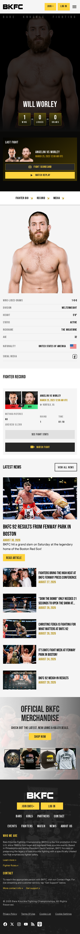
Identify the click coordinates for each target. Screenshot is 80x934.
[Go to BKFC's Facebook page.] (5, 924)
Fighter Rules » (10, 865)
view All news (66, 467)
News (53, 826)
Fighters (27, 826)
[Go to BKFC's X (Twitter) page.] (12, 924)
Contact (59, 816)
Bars (19, 816)
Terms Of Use (28, 913)
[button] (75, 6)
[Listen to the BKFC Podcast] (39, 924)
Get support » (33, 888)
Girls (29, 816)
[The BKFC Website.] (40, 795)
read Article (14, 558)
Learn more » (9, 860)
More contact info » (13, 888)
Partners (43, 816)
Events (12, 826)
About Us (66, 826)
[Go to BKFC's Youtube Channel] (26, 924)
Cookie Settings (63, 913)
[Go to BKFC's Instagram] (19, 924)
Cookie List (45, 913)
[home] (13, 6)
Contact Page (63, 879)
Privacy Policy (10, 913)
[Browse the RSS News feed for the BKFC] (33, 924)
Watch (41, 826)
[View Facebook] (75, 356)
